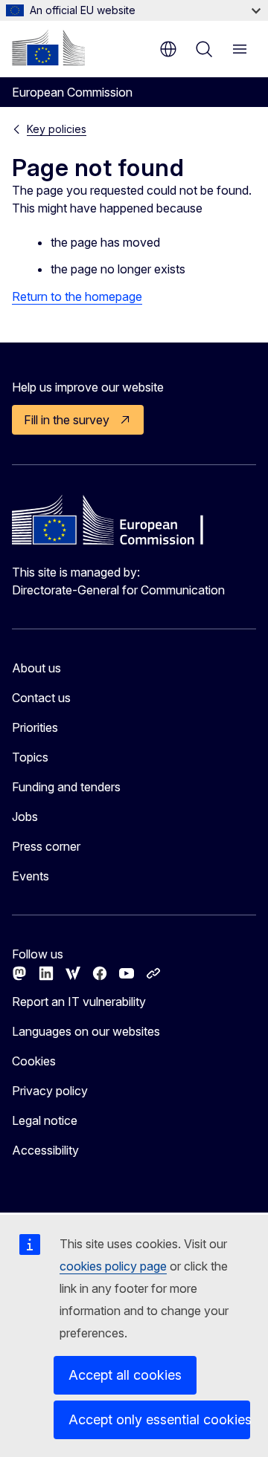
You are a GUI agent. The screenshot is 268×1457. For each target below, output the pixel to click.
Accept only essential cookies (159, 1419)
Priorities (35, 727)
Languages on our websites (86, 1031)
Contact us (41, 697)
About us (36, 668)
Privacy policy (50, 1090)
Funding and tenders (66, 786)
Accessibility (45, 1150)
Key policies (56, 129)
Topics (30, 757)
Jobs (25, 816)
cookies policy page (113, 1266)
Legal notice (44, 1120)
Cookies (34, 1061)
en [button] (168, 49)
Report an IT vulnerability (79, 1001)
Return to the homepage (77, 296)
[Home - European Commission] (48, 47)
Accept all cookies (125, 1375)
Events (30, 876)
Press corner (46, 846)
